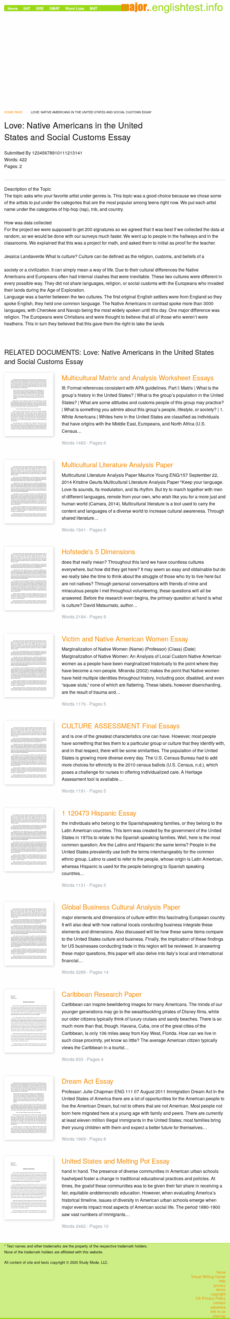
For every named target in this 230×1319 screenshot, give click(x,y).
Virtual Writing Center (208, 1276)
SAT (26, 8)
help (222, 1281)
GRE (40, 8)
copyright (218, 1294)
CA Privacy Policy (211, 1298)
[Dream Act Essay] (28, 1107)
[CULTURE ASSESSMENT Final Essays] (28, 752)
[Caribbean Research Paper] (28, 1020)
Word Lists (74, 8)
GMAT (54, 8)
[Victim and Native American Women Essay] (28, 665)
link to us (218, 1311)
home (221, 1272)
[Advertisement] (115, 54)
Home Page (13, 112)
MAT (93, 8)
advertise (218, 1307)
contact (219, 1302)
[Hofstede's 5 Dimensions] (28, 578)
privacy (220, 1285)
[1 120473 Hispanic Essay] (28, 839)
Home (13, 8)
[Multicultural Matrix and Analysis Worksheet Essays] (28, 403)
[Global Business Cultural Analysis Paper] (28, 933)
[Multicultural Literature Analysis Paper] (28, 491)
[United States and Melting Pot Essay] (28, 1187)
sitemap (219, 1316)
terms (221, 1289)
